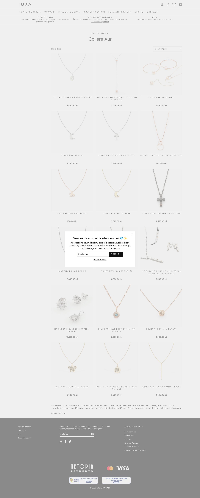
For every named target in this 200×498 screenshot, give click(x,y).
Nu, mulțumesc (100, 259)
